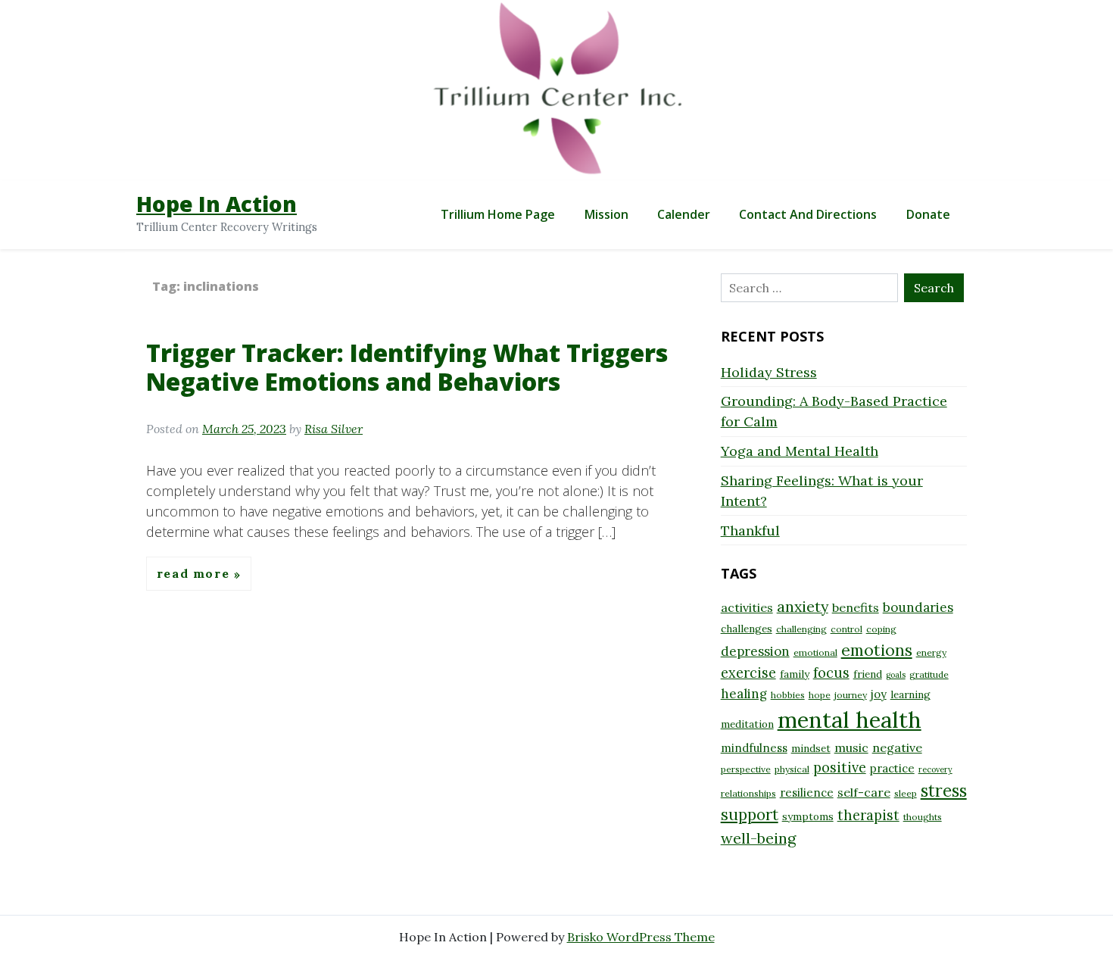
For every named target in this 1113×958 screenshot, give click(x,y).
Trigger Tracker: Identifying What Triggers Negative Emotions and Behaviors (407, 367)
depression (755, 651)
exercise (748, 673)
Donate (928, 214)
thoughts (922, 816)
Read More (195, 574)
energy (931, 652)
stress (944, 790)
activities (747, 607)
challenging (801, 629)
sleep (905, 793)
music (851, 747)
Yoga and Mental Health (799, 451)
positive (839, 767)
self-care (863, 792)
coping (881, 629)
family (794, 674)
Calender (683, 214)
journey (850, 695)
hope (820, 695)
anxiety (802, 606)
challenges (746, 628)
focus (831, 673)
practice (892, 768)
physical (792, 769)
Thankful (750, 530)
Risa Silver (333, 428)
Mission (606, 214)
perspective (746, 769)
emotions (876, 649)
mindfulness (754, 748)
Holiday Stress (769, 372)
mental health (849, 719)
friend (867, 674)
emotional (815, 652)
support (749, 814)
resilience (807, 792)
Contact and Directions (808, 214)
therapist (868, 815)
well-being (758, 837)
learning (910, 694)
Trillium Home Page (498, 214)
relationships (748, 793)
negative (897, 747)
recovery (935, 769)
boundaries (918, 607)
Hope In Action (216, 203)
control (846, 629)
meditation (747, 724)
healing (744, 693)
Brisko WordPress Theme (641, 936)
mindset (811, 748)
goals (896, 674)
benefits (855, 607)
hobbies (788, 695)
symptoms (808, 816)
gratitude (929, 674)
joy (879, 694)
